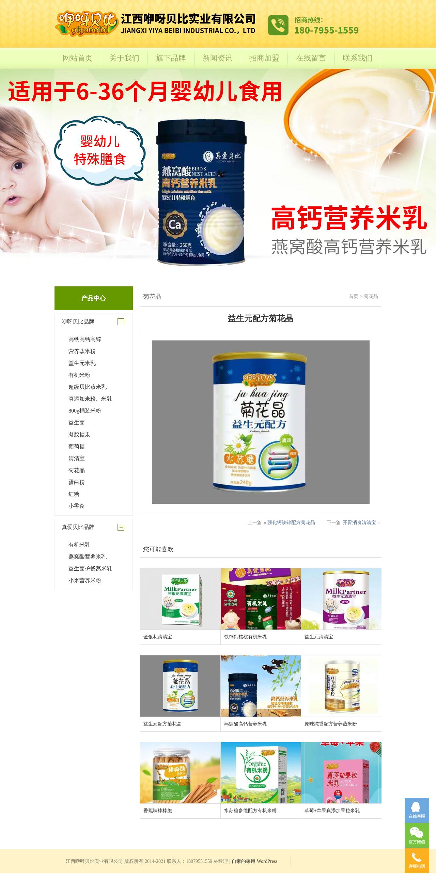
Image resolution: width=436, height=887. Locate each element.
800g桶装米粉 (84, 411)
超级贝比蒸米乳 (87, 387)
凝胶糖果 (79, 434)
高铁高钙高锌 (84, 339)
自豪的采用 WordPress (254, 861)
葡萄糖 (76, 446)
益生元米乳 (82, 363)
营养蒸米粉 (82, 351)
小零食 (76, 506)
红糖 (73, 494)
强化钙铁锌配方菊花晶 (291, 522)
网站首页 (78, 58)
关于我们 (124, 58)
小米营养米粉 (84, 580)
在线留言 (311, 58)
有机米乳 (79, 545)
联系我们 (358, 58)
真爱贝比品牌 (78, 527)
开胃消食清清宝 (359, 522)
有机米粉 (79, 375)
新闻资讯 (218, 58)
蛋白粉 (76, 482)
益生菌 (76, 422)
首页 (353, 296)
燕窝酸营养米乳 (87, 556)
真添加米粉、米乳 (90, 399)
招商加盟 (264, 58)
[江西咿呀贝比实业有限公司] (207, 37)
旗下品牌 (171, 58)
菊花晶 (76, 470)
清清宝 (76, 458)
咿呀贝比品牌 (78, 321)
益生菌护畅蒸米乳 (90, 568)
